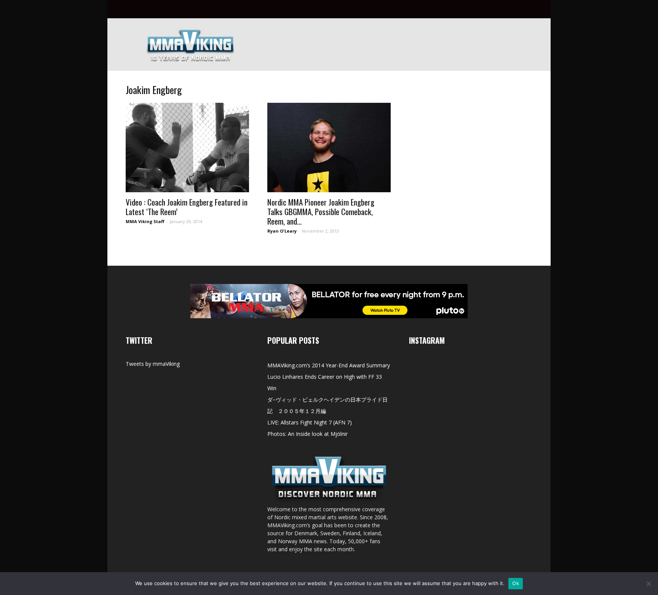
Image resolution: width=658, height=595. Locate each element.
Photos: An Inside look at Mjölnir (307, 433)
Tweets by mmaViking (153, 363)
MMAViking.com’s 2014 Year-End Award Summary (328, 365)
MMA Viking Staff (145, 221)
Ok (515, 583)
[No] (648, 583)
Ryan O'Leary (282, 231)
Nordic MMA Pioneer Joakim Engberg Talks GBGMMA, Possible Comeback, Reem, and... (320, 211)
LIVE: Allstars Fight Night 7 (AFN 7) (309, 422)
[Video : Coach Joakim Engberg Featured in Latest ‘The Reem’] (187, 147)
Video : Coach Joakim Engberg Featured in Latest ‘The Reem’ (187, 206)
